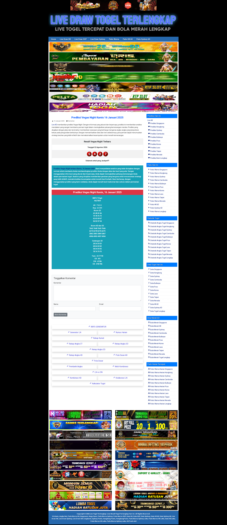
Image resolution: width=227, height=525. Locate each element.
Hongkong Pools (109, 519)
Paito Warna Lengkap (158, 211)
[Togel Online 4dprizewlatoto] (80, 485)
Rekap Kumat (98, 338)
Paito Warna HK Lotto (156, 519)
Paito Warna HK (73, 516)
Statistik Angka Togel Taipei (160, 251)
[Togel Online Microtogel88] (80, 415)
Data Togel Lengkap (157, 311)
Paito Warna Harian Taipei (159, 397)
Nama (56, 304)
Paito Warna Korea (157, 190)
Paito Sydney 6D (143, 39)
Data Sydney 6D (156, 308)
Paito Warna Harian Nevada (160, 400)
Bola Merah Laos (156, 347)
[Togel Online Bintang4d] (80, 465)
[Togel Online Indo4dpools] (80, 506)
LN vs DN (98, 372)
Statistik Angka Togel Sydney (161, 230)
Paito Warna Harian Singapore (161, 369)
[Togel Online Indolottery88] (146, 465)
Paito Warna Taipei (157, 197)
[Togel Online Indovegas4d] (146, 506)
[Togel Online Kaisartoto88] (80, 495)
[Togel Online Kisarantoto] (113, 87)
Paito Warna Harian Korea (159, 390)
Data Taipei (154, 297)
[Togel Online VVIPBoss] (113, 47)
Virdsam (55, 516)
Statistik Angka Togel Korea (160, 244)
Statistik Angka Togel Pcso (160, 240)
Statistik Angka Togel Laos (160, 247)
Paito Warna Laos (156, 194)
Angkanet (87, 519)
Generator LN (75, 332)
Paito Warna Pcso (156, 187)
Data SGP (136, 516)
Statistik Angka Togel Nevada (161, 254)
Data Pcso (154, 287)
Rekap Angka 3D (121, 344)
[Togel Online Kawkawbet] (80, 435)
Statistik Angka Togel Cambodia (162, 233)
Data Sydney (155, 276)
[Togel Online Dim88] (113, 57)
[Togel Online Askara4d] (80, 455)
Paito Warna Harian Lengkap (160, 404)
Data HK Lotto (170, 519)
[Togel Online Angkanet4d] (146, 475)
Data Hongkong (156, 273)
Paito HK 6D (128, 39)
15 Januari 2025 (59, 121)
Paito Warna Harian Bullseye (160, 383)
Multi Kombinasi (121, 366)
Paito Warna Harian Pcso (159, 386)
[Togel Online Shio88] (146, 495)
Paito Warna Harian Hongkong (161, 372)
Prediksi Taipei (155, 151)
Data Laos (154, 294)
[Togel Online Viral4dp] (113, 107)
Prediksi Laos (155, 148)
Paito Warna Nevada (157, 201)
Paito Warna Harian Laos (159, 393)
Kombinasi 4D (75, 378)
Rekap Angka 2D (98, 349)
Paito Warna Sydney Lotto (138, 519)
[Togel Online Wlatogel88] (80, 475)
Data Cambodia (156, 280)
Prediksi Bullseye (156, 137)
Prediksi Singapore (157, 123)
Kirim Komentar (60, 315)
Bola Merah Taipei (157, 350)
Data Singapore (156, 269)
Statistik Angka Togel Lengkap (161, 258)
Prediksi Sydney (156, 130)
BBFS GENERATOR (98, 327)
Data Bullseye (155, 283)
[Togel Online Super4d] (113, 67)
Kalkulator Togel (98, 383)
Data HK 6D (154, 304)
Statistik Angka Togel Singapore (162, 223)
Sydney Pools (97, 519)
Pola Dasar (98, 361)
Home (53, 39)
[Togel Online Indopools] (146, 485)
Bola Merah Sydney (157, 330)
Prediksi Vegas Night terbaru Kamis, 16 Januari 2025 (74, 169)
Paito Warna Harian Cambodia (161, 379)
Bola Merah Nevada (157, 354)
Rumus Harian (121, 332)
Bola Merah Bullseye (157, 337)
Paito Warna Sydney (157, 177)
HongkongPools (122, 519)
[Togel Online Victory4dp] (80, 425)
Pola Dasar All (121, 355)
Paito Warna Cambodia (158, 180)
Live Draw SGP (80, 39)
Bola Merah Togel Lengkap (160, 357)
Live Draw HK (65, 39)
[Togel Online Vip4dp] (146, 435)
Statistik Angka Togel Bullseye (161, 237)
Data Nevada (155, 301)
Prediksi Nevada (156, 155)
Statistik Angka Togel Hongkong (162, 226)
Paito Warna (114, 39)
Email (101, 304)
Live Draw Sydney (97, 39)
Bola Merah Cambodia (158, 333)
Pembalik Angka (75, 366)
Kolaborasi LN (121, 378)
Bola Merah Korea (157, 343)
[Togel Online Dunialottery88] (146, 445)
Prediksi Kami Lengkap (158, 158)
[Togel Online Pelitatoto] (113, 97)
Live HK (150, 120)
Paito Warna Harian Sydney (160, 376)
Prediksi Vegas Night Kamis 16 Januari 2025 (97, 117)
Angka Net (63, 516)
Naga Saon (93, 516)
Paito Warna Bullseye (158, 184)
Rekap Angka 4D (75, 355)
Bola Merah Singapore (158, 323)
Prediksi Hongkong (157, 127)
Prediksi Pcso (155, 141)
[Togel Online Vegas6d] (80, 445)
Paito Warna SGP (119, 516)
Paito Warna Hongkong (158, 173)
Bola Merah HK (155, 326)
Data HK (130, 516)
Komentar (71, 121)
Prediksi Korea (155, 144)
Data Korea (154, 290)
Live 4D (54, 125)
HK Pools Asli (132, 521)
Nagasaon (84, 516)
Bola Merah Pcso (156, 340)
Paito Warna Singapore (158, 170)
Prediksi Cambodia (157, 134)
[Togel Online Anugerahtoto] (146, 455)
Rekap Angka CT (75, 344)
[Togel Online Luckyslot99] (146, 425)
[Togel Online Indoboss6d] (146, 415)
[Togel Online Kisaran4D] (113, 77)
